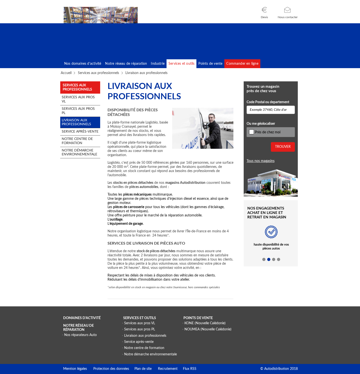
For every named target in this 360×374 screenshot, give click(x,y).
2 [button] (268, 259)
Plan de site (140, 369)
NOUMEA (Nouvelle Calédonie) (207, 329)
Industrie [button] (158, 63)
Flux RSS (187, 369)
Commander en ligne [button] (242, 63)
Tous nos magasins (261, 161)
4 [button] (278, 259)
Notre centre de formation (144, 348)
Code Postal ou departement (268, 102)
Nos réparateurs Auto (80, 335)
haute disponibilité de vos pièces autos (271, 246)
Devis (264, 17)
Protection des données (108, 369)
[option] (271, 240)
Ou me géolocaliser (261, 123)
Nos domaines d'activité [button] (82, 63)
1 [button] (264, 259)
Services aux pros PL (139, 329)
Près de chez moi (267, 132)
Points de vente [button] (210, 63)
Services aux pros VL (139, 323)
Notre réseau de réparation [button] (126, 63)
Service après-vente (139, 342)
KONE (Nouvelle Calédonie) (205, 323)
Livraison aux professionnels (145, 335)
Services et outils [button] (181, 63)
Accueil (66, 73)
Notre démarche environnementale (150, 354)
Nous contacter (288, 17)
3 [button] (273, 259)
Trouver (283, 147)
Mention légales (75, 369)
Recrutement (165, 369)
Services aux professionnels (98, 73)
